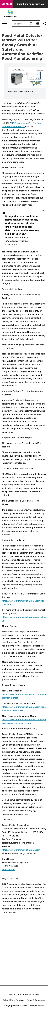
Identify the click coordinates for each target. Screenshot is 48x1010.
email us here (8, 869)
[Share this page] (44, 23)
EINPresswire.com (20, 123)
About (12, 994)
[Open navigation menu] (4, 23)
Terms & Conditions (35, 1000)
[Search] (31, 23)
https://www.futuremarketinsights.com (21, 850)
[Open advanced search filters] (37, 23)
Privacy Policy (37, 1005)
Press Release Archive (28, 994)
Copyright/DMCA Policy (16, 1005)
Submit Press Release (13, 1000)
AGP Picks (7, 4)
